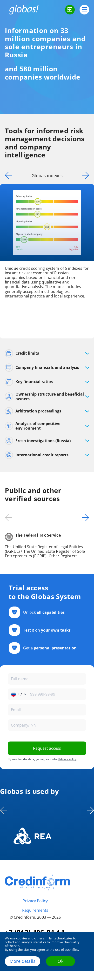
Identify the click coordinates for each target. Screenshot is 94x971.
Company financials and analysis (47, 367)
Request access (47, 748)
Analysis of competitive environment (37, 426)
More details (22, 961)
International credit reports (41, 455)
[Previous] (7, 175)
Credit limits (27, 353)
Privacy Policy (67, 759)
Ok (60, 961)
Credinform (37, 883)
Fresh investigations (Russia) (43, 440)
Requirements (35, 910)
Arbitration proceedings (38, 411)
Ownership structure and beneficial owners (49, 396)
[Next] (87, 175)
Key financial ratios (34, 381)
